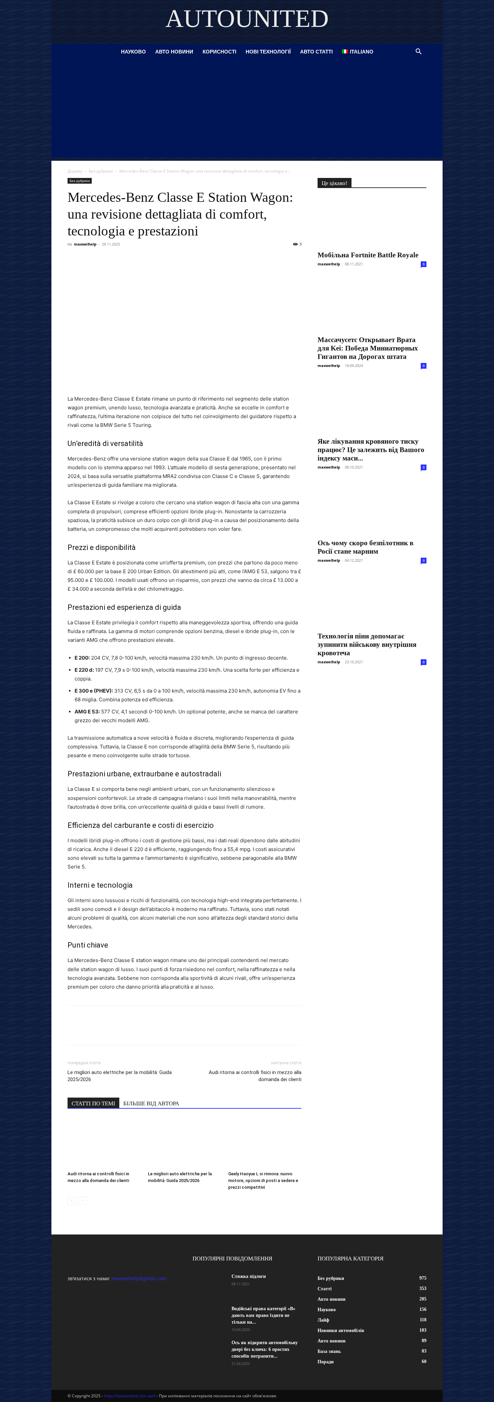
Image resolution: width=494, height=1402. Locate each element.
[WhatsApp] (151, 259)
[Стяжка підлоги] (209, 1285)
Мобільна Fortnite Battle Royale (368, 255)
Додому (75, 171)
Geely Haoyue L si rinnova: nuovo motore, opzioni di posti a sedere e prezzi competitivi (263, 1180)
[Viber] (120, 259)
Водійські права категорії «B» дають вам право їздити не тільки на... (263, 1315)
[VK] (89, 259)
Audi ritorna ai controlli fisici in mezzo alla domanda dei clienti (255, 1075)
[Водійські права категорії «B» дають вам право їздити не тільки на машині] (209, 1317)
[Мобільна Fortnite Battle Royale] (372, 222)
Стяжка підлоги (249, 1276)
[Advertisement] (247, 110)
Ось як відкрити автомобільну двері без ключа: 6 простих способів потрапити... (265, 1349)
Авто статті (316, 51)
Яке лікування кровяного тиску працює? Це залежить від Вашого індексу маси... (371, 449)
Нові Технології (268, 51)
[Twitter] (105, 259)
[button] (418, 52)
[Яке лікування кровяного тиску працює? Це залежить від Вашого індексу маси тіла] (372, 406)
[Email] (167, 259)
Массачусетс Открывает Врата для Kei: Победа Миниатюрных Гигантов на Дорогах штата (368, 348)
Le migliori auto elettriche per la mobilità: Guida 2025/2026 (120, 1075)
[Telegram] (136, 259)
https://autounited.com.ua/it (130, 1396)
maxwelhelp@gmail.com (139, 1278)
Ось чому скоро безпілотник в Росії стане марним (365, 547)
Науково (133, 51)
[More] (198, 259)
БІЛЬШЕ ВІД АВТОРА (151, 1103)
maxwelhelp (85, 244)
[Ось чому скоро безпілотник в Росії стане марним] (372, 507)
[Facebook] (74, 259)
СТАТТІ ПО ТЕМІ (93, 1103)
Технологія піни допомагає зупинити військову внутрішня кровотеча (367, 644)
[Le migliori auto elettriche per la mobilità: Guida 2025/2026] (184, 1143)
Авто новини (174, 51)
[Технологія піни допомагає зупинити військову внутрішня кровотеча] (372, 601)
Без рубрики (101, 171)
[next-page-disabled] (82, 1200)
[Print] (182, 259)
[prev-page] (72, 1200)
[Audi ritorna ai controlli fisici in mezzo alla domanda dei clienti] (104, 1143)
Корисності (219, 51)
